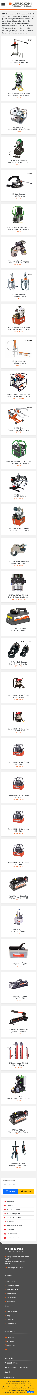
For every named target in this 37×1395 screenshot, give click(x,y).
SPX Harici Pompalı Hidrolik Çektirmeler (18, 363)
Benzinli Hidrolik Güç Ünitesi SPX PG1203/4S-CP (18, 731)
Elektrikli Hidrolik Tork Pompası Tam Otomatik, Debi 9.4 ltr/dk (18, 229)
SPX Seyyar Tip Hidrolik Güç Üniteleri (18, 931)
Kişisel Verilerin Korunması (16, 1367)
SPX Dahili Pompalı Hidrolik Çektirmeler (18, 296)
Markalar (10, 1230)
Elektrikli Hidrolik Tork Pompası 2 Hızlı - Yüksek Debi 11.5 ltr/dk (18, 330)
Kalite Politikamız (13, 1285)
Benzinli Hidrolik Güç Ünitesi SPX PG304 (18, 864)
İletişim (8, 1372)
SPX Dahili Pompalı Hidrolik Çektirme (18, 196)
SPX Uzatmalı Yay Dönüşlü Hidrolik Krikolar (18, 1065)
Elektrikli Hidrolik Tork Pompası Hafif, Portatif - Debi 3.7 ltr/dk (18, 96)
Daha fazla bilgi (21, 1392)
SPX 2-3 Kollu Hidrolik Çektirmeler (18, 497)
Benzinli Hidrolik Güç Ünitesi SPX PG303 (18, 831)
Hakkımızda (11, 1281)
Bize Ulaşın (11, 1301)
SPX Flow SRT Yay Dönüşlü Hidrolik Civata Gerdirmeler (18, 597)
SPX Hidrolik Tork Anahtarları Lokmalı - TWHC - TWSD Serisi (18, 263)
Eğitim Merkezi (13, 1238)
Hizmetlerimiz (12, 1234)
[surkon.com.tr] (18, 4)
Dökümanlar (11, 1324)
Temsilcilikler (11, 1297)
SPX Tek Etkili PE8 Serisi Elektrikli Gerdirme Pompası (18, 162)
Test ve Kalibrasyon (13, 1217)
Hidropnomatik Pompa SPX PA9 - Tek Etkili (18, 998)
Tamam (30, 1392)
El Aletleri (10, 1222)
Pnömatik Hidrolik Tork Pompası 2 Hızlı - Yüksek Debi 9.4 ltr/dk (18, 463)
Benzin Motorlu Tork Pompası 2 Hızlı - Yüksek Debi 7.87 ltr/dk (18, 396)
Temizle (27, 1191)
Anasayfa (10, 1201)
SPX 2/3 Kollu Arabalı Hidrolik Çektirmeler (18, 430)
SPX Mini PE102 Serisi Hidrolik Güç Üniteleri (18, 630)
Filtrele (12, 1191)
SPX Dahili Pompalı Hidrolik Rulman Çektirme (18, 62)
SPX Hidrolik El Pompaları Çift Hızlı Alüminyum (18, 1031)
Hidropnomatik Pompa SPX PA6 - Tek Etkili (18, 965)
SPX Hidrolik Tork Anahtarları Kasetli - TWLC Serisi (18, 563)
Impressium (11, 1293)
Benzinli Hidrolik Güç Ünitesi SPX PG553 (18, 764)
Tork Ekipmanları (13, 1209)
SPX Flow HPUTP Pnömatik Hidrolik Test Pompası (18, 129)
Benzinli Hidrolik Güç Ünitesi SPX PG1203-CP (18, 697)
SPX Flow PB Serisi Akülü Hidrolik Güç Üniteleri (18, 1132)
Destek (7, 1306)
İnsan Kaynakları (13, 1289)
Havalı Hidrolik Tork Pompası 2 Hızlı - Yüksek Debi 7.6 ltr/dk (18, 530)
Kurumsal (10, 1205)
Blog (8, 1316)
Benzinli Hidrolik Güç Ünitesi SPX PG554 (18, 797)
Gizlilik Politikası (12, 1363)
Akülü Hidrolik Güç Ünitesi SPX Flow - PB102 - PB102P (18, 898)
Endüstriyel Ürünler (14, 1226)
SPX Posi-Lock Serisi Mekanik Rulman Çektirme (18, 1165)
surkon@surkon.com (15, 1268)
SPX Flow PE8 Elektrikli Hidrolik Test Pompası (18, 1098)
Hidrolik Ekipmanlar (14, 1213)
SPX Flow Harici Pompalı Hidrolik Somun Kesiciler (18, 664)
